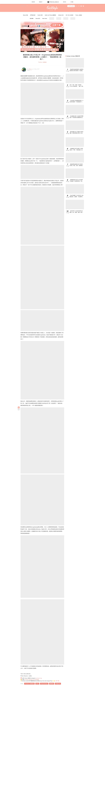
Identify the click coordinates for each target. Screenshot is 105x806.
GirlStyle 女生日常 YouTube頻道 (31, 679)
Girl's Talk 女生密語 (69, 15)
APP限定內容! (32, 15)
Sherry (30, 69)
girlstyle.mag (39, 678)
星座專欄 (31, 18)
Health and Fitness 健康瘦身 (50, 15)
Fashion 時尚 (40, 15)
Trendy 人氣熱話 (78, 15)
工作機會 (71, 1)
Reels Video (44, 18)
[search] (76, 6)
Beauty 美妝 (25, 15)
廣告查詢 (64, 1)
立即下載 (57, 680)
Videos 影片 (37, 18)
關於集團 (33, 1)
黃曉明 (51, 683)
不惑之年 (58, 683)
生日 (37, 683)
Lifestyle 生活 (60, 15)
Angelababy (44, 683)
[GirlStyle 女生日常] (52, 8)
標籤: (22, 683)
